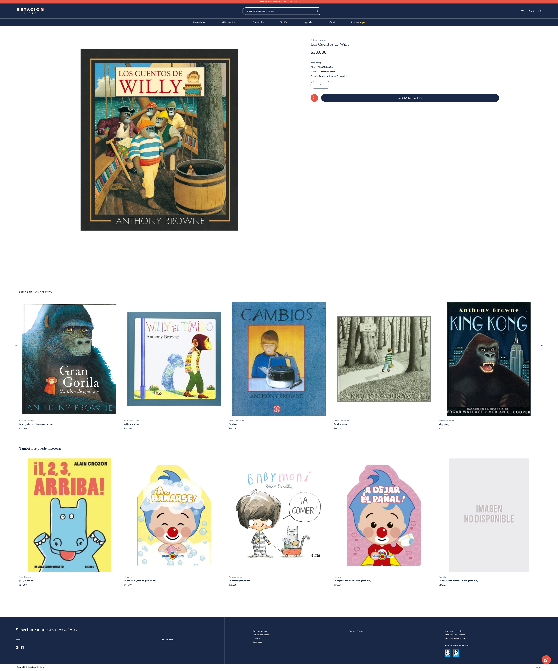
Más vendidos (229, 22)
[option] (69, 364)
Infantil (331, 22)
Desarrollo (258, 22)
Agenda (307, 22)
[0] (522, 11)
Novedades (199, 22)
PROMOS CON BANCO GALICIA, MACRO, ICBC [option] (279, 2)
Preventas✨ (358, 22)
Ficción (283, 22)
